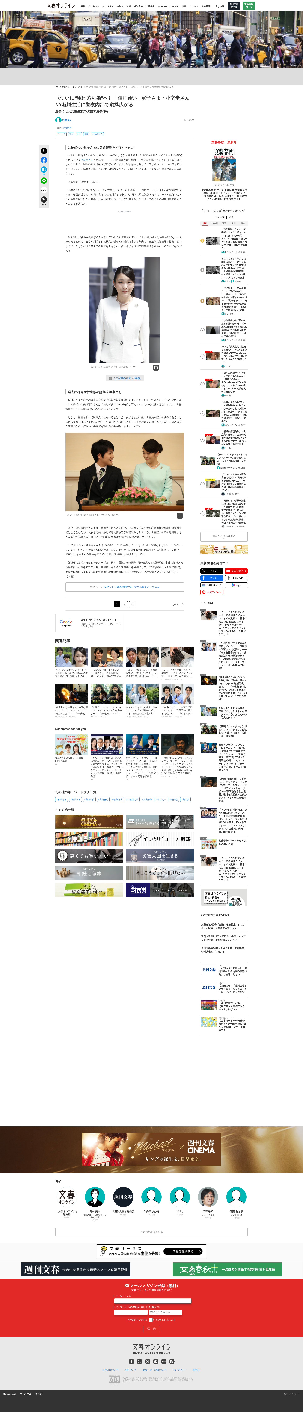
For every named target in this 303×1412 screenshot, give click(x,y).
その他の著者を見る (151, 1232)
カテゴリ (106, 6)
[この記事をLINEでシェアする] (44, 181)
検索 (222, 6)
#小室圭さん (97, 134)
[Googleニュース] (155, 1361)
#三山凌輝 (147, 799)
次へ (175, 604)
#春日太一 (161, 799)
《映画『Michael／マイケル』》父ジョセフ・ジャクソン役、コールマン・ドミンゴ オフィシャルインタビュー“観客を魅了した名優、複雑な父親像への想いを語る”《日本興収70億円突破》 (177, 767)
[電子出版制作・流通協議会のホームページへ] (114, 1380)
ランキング (93, 6)
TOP (57, 87)
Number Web (9, 1394)
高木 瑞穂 (238, 281)
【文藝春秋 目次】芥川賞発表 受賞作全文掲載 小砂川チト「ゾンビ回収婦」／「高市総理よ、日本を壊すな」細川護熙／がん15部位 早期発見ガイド (224, 194)
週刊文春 (138, 6)
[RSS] (172, 1361)
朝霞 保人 (67, 120)
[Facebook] (131, 1361)
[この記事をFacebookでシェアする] (44, 160)
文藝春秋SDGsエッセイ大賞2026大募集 (69, 761)
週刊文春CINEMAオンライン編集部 (232, 468)
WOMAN (162, 6)
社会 (71, 134)
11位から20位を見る (224, 536)
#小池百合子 (132, 799)
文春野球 (205, 6)
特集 (119, 6)
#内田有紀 (103, 799)
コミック (193, 6)
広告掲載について (110, 1370)
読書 (184, 6)
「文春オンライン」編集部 (234, 526)
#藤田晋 (185, 799)
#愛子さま (75, 799)
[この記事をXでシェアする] (44, 151)
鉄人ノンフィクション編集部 (235, 252)
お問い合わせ (130, 1370)
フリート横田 (230, 314)
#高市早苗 (89, 799)
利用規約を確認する (138, 1319)
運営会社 (196, 1370)
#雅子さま (61, 799)
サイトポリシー (179, 1370)
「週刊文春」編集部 (232, 494)
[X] (139, 1361)
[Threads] (147, 1361)
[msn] (163, 1361)
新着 (83, 6)
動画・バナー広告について (154, 1370)
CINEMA (174, 6)
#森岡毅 (174, 799)
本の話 (38, 1394)
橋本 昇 (227, 281)
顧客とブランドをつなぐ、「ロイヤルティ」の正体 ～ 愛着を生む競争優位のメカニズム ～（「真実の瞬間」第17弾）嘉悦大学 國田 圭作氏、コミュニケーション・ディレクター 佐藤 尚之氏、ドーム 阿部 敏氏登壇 (142, 769)
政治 (79, 134)
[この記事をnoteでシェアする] (43, 191)
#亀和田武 (117, 799)
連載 (128, 6)
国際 (86, 134)
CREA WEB (26, 1394)
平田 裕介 (228, 366)
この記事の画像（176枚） (128, 378)
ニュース (76, 87)
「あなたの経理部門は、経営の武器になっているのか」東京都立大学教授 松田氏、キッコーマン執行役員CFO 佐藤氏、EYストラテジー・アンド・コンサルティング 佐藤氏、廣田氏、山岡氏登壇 (107, 769)
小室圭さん (87, 160)
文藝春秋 (150, 6)
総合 (231, 217)
